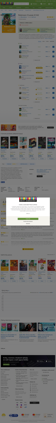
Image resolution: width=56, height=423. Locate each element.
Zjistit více (28, 213)
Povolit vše (28, 218)
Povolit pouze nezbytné (28, 221)
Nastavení (28, 223)
